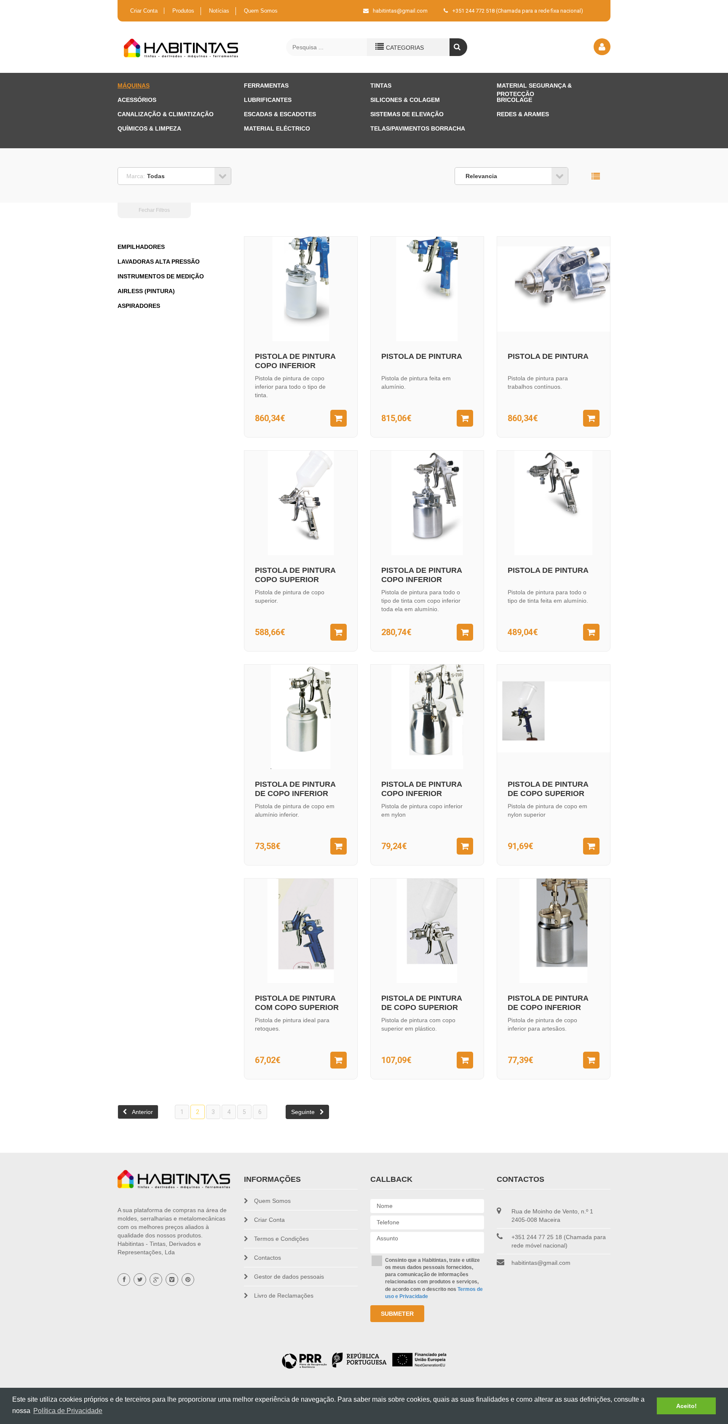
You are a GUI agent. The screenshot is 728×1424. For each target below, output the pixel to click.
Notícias (219, 11)
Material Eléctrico (277, 128)
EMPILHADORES (141, 246)
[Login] (602, 46)
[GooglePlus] (156, 1279)
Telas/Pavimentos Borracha (417, 128)
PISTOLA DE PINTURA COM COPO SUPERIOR (297, 1003)
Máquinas (134, 85)
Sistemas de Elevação (407, 114)
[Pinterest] (188, 1279)
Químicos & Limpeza (149, 128)
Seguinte (303, 1112)
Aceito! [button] (686, 1406)
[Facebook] (124, 1279)
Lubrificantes (268, 99)
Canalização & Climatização (166, 114)
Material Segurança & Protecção (534, 86)
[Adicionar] (338, 418)
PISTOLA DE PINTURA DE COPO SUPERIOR (548, 789)
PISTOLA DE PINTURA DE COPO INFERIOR (295, 789)
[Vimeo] (172, 1279)
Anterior (142, 1112)
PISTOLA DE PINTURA (421, 356)
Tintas (380, 85)
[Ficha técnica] (364, 1360)
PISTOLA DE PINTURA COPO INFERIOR (295, 361)
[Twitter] (140, 1279)
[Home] (181, 48)
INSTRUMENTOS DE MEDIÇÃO (161, 276)
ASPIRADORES (139, 305)
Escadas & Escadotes (280, 114)
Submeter (397, 1313)
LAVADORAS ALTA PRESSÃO (159, 261)
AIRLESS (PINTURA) (146, 291)
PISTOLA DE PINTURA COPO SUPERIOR (295, 575)
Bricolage (514, 99)
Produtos (183, 11)
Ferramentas (266, 85)
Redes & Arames (523, 114)
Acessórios (137, 99)
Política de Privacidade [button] (67, 1410)
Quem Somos (261, 11)
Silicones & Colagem (405, 99)
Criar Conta (144, 11)
